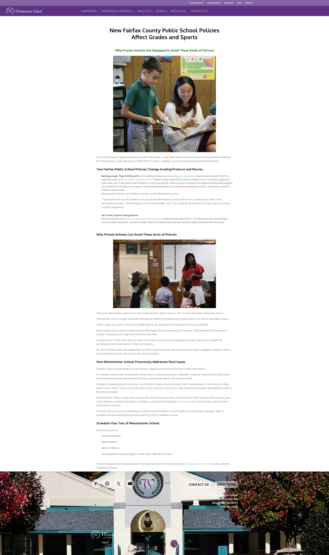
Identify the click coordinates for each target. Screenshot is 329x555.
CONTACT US (199, 484)
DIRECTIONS (226, 484)
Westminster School (24, 12)
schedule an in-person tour (199, 463)
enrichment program (187, 401)
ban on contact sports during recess (143, 218)
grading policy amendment (183, 176)
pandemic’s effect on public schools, (136, 179)
